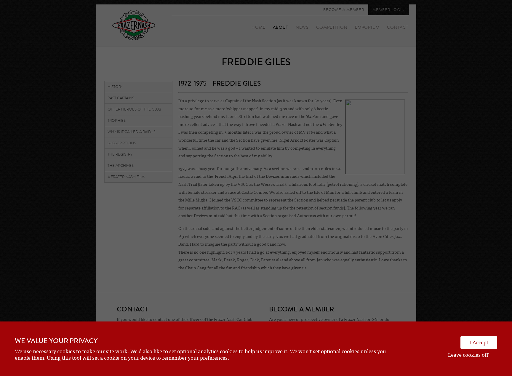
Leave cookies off (468, 355)
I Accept (478, 342)
